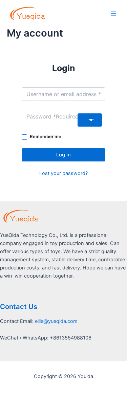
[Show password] (90, 120)
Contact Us (18, 307)
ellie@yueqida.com (56, 321)
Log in (63, 155)
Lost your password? (63, 173)
